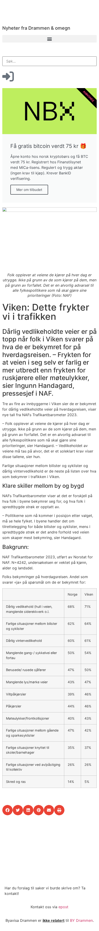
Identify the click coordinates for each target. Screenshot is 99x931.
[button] (49, 39)
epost (63, 907)
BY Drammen (81, 920)
